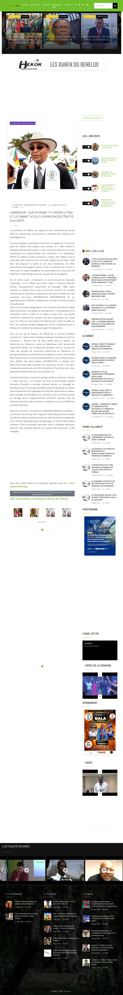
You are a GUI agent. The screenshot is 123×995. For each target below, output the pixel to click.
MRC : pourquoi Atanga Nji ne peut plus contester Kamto (23, 39)
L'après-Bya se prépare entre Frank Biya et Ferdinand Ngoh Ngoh (103, 918)
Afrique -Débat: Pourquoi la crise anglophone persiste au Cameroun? (103, 346)
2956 (66, 919)
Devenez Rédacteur (94, 118)
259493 (107, 366)
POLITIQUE (26, 16)
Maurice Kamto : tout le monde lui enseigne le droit (59, 39)
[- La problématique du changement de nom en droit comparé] (86, 437)
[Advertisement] (61, 88)
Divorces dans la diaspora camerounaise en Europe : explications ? (103, 360)
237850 (107, 443)
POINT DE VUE (64, 16)
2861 (66, 958)
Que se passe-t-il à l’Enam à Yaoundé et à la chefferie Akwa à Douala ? (103, 307)
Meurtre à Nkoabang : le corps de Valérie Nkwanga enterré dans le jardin (98, 39)
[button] (115, 6)
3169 (66, 907)
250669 (111, 398)
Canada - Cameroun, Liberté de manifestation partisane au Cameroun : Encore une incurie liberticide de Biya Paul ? (104, 409)
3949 (106, 953)
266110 (107, 352)
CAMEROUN (15, 16)
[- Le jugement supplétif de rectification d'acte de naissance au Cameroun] (86, 483)
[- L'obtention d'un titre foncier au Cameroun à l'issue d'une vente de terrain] (86, 467)
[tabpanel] (34, 513)
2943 (66, 931)
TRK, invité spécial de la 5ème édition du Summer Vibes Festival (26, 916)
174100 (107, 489)
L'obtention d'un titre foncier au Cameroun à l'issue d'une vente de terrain (102, 468)
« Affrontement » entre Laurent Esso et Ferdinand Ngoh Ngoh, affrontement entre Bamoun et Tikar (104, 278)
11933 (111, 329)
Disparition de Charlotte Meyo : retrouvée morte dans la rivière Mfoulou (65, 952)
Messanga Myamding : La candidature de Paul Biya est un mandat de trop (103, 932)
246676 (110, 417)
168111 (107, 503)
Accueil (25, 5)
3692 (29, 907)
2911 (66, 944)
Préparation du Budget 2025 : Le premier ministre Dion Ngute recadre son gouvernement (103, 322)
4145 (106, 938)
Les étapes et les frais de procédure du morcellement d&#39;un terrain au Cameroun (103, 452)
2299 (29, 922)
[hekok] (61, 64)
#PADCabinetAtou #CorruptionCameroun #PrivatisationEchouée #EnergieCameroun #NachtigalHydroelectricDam (42, 493)
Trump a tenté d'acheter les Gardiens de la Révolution (25, 902)
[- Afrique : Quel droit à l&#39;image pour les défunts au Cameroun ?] (86, 392)
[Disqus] (42, 567)
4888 (106, 924)
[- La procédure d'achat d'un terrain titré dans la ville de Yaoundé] (86, 497)
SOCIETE (100, 16)
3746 (106, 968)
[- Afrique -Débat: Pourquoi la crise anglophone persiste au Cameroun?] (86, 346)
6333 (106, 909)
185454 (110, 475)
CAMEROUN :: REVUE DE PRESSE (23, 123)
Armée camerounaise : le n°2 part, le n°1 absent (64, 902)
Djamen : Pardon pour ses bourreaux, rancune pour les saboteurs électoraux (102, 947)
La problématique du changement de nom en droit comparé (102, 437)
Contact (69, 5)
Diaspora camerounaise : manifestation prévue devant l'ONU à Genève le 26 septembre (104, 903)
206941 (107, 459)
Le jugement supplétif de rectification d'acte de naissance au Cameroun (103, 483)
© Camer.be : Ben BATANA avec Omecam (29, 205)
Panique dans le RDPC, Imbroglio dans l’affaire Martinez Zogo (103, 293)
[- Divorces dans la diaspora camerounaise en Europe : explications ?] (86, 360)
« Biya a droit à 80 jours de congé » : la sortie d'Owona (63, 927)
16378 (109, 285)
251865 (109, 384)
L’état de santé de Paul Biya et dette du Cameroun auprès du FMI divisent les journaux (104, 262)
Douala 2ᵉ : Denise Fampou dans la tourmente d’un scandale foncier (104, 962)
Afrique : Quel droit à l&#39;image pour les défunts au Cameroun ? (102, 392)
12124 (109, 313)
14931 (107, 299)
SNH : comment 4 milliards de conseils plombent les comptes (65, 915)
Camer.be (67, 991)
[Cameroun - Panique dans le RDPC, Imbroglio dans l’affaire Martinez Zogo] (86, 293)
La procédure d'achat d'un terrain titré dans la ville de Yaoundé (103, 497)
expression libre (56, 6)
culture (45, 5)
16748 (110, 269)
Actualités (35, 5)
